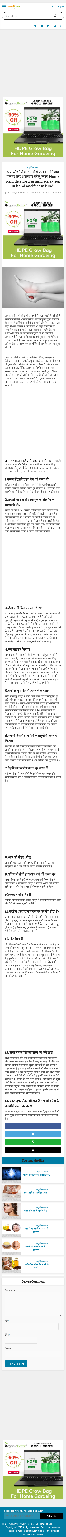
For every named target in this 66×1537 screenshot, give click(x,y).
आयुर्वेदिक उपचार (33, 167)
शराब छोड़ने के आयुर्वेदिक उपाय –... (37, 1192)
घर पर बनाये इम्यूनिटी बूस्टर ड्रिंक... (37, 1175)
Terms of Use (46, 1524)
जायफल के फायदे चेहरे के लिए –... (37, 1210)
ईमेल (7, 1334)
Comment (10, 1290)
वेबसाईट (8, 1348)
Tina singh (12, 192)
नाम (7, 1321)
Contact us (33, 1524)
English (60, 6)
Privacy (22, 1524)
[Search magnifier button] (55, 16)
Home (5, 1524)
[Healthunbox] (14, 6)
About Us (13, 1524)
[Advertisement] (33, 65)
